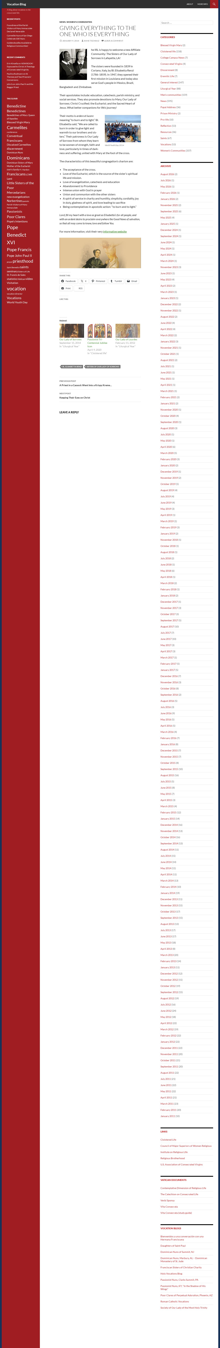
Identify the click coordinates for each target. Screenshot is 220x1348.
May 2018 (166, 570)
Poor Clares (16, 216)
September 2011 (169, 1066)
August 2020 (167, 428)
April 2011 (166, 1097)
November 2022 (169, 310)
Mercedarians (16, 192)
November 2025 (169, 205)
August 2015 (167, 775)
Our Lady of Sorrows (70, 339)
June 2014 (166, 862)
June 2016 (166, 713)
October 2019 (168, 483)
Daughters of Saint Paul (173, 1245)
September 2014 (169, 843)
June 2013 (166, 936)
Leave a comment (113, 40)
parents (26, 201)
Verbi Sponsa (167, 1200)
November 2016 (169, 682)
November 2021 (169, 347)
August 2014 (167, 849)
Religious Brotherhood (173, 1158)
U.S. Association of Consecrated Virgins (182, 1164)
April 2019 (166, 514)
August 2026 (167, 174)
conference (12, 132)
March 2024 (167, 260)
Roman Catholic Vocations (175, 1301)
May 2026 (166, 186)
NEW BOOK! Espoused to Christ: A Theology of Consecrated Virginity (21, 66)
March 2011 (167, 1103)
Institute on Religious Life (174, 1152)
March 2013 (167, 954)
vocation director (15, 293)
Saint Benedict (13, 267)
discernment (15, 148)
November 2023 (169, 267)
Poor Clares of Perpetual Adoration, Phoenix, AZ (187, 1295)
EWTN (10, 169)
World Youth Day (17, 302)
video (29, 279)
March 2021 (167, 391)
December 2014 (169, 824)
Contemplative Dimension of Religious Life (183, 1188)
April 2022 (166, 329)
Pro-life (165, 119)
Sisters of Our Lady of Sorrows (103, 366)
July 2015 (166, 781)
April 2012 (166, 1023)
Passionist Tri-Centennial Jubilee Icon (97, 343)
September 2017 (169, 620)
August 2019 (167, 490)
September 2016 (169, 694)
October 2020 (168, 415)
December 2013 (169, 899)
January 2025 (168, 223)
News (62, 22)
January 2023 (168, 298)
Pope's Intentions (17, 221)
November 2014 (169, 831)
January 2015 (168, 818)
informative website (115, 231)
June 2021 (166, 372)
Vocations (166, 144)
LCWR (29, 174)
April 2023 (166, 285)
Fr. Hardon (24, 169)
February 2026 (168, 192)
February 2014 (168, 886)
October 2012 (168, 985)
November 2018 (169, 539)
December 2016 (169, 676)
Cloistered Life (168, 1139)
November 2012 (169, 979)
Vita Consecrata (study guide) (176, 1212)
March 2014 (167, 880)
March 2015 (167, 806)
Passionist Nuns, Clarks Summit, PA (179, 1279)
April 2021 (166, 384)
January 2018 (168, 595)
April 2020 (166, 446)
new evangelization (18, 196)
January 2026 (168, 198)
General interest (169, 82)
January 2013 (168, 967)
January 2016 (168, 744)
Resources (166, 131)
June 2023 (166, 273)
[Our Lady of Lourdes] (128, 331)
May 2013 (166, 942)
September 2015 (169, 769)
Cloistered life (168, 51)
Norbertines (14, 201)
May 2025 (166, 217)
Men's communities (171, 94)
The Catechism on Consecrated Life (179, 1194)
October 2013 (168, 911)
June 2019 (166, 502)
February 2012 (168, 1035)
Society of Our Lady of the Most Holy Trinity (184, 1307)
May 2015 (166, 793)
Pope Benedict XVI (16, 234)
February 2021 (168, 397)
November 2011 (169, 1054)
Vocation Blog (16, 4)
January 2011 (168, 1116)
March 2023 (167, 291)
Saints (164, 138)
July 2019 (166, 496)
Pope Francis (19, 249)
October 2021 (168, 353)
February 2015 (168, 812)
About (190, 4)
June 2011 (166, 1085)
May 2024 (166, 248)
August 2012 (167, 998)
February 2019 (168, 527)
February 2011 (168, 1109)
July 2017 (166, 632)
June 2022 (166, 322)
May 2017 (166, 645)
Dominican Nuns (15, 152)
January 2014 (168, 892)
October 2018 (168, 545)
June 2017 (166, 638)
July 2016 (166, 707)
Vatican (21, 279)
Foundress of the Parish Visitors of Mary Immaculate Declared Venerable (19, 28)
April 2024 (166, 254)
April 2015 (166, 800)
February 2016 (168, 738)
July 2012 (166, 1004)
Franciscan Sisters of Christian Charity (181, 1267)
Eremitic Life (167, 76)
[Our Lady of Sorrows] (71, 331)
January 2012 (168, 1041)
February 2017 (168, 663)
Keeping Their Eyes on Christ (74, 395)
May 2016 (166, 719)
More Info (202, 4)
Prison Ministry (169, 113)
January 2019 (168, 533)
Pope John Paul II (19, 256)
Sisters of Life (24, 271)
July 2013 (166, 930)
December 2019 (169, 471)
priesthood (23, 261)
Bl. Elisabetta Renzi (72, 366)
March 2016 (167, 731)
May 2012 (166, 1016)
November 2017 (169, 607)
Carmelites (17, 127)
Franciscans (16, 174)
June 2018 (166, 564)
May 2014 (166, 868)
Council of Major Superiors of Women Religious (186, 1145)
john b (10, 84)
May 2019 (166, 508)
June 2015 (166, 787)
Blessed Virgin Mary (171, 45)
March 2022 (167, 335)
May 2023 (166, 279)
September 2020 (169, 422)
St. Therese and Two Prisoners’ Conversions (19, 76)
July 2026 (166, 180)
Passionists (14, 211)
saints (24, 267)
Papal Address (168, 107)
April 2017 (166, 651)
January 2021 (168, 403)
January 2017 (168, 669)
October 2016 (168, 688)
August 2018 (167, 552)
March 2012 (167, 1029)
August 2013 (167, 923)
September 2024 (169, 236)
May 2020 (166, 440)
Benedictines (16, 111)
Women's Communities (79, 22)
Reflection (166, 125)
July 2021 (166, 366)
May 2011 (166, 1091)
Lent (9, 178)
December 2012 (169, 973)
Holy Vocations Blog (171, 1273)
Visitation (12, 282)
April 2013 (166, 948)
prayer (9, 262)
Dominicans (18, 157)
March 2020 (167, 453)
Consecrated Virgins (171, 63)
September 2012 (169, 992)
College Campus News (172, 57)
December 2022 (169, 304)
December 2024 (169, 229)
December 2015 (169, 750)
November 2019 (169, 477)
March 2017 (167, 657)
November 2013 (169, 905)
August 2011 (167, 1072)
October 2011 (168, 1060)
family (16, 169)
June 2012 (166, 1010)
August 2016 (167, 700)
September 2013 (169, 917)
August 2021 (167, 360)
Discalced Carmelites (19, 144)
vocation (16, 288)
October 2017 (168, 614)
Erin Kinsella (12, 63)
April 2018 (166, 576)
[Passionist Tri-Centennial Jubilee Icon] (99, 331)
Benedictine (16, 106)
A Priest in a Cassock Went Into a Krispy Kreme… (85, 383)
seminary (12, 271)
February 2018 (168, 589)
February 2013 (168, 961)
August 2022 (167, 316)
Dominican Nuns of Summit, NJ (177, 1251)
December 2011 (169, 1047)
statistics (12, 278)
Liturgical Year (168, 88)
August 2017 (167, 626)
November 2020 (169, 409)
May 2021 (166, 378)
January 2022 (168, 341)
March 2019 (167, 521)
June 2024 (166, 242)
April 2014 (166, 874)
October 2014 (168, 837)
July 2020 (166, 434)
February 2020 (168, 459)
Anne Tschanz (91, 40)
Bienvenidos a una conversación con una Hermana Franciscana (182, 1238)
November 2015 (169, 756)
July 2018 (166, 558)
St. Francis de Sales (16, 275)
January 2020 (168, 465)
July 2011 (166, 1078)
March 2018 (167, 583)
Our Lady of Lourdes (126, 339)
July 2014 (166, 855)
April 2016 (166, 725)
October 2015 (168, 762)
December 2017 (169, 601)
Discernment (167, 70)
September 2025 (169, 211)
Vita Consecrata (169, 1206)
